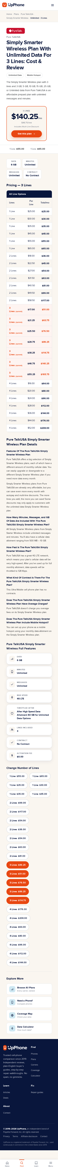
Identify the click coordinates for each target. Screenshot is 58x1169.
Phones (34, 1054)
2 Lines (18, 802)
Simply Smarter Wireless (17, 18)
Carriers (34, 1065)
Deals (5, 1098)
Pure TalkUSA (27, 14)
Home (9, 14)
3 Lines (18, 865)
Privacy (6, 1136)
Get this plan (25, 133)
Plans (16, 14)
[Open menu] (52, 5)
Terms (15, 1136)
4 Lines (18, 909)
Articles (6, 1092)
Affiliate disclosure (29, 1136)
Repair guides (37, 1092)
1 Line (17, 149)
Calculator (35, 1075)
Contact (6, 1113)
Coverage (35, 1070)
